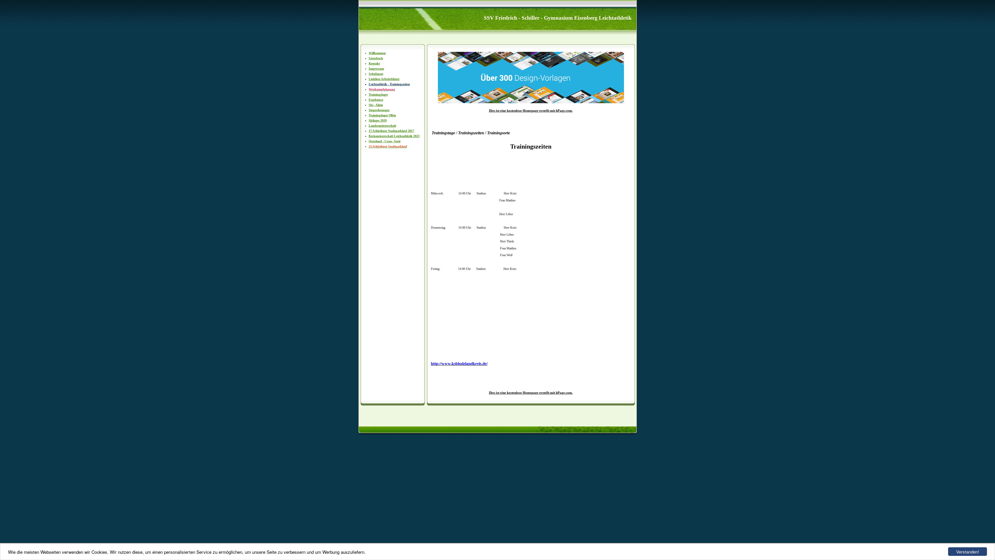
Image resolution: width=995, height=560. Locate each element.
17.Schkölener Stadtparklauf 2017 (391, 131)
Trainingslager (378, 94)
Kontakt (374, 63)
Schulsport (376, 74)
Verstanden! (967, 551)
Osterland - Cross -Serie (385, 141)
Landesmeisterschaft (382, 126)
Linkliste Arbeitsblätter (384, 79)
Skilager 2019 (378, 120)
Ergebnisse (376, 100)
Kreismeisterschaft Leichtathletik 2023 (394, 136)
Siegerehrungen (379, 110)
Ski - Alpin (376, 105)
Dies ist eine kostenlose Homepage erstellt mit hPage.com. (531, 111)
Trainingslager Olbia (382, 115)
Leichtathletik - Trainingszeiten (389, 84)
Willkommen (377, 53)
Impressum (376, 69)
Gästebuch (376, 58)
